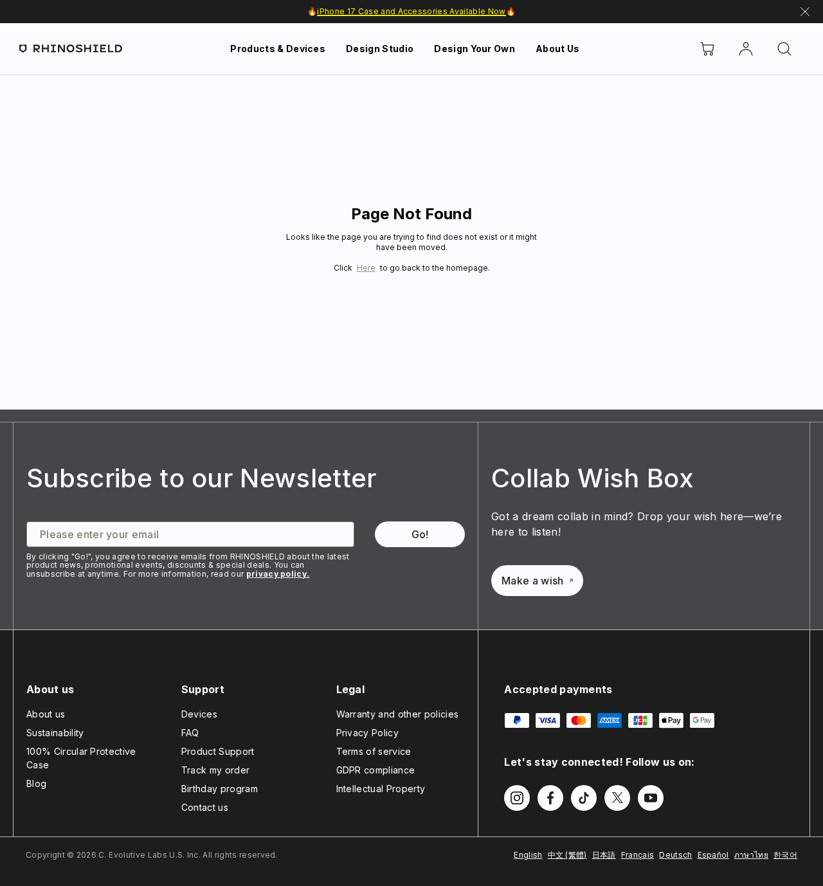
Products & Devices (277, 48)
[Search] (784, 49)
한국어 (785, 855)
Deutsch (675, 855)
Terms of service (374, 751)
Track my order (215, 769)
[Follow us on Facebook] (550, 798)
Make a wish (533, 580)
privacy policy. (278, 574)
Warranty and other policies (397, 714)
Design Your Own (474, 48)
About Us (558, 48)
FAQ (190, 732)
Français (638, 855)
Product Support (218, 751)
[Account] (746, 49)
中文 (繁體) (567, 855)
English (528, 855)
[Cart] (707, 49)
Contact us (204, 807)
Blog (36, 783)
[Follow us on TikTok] (584, 798)
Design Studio (379, 48)
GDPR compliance (375, 769)
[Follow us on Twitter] (617, 798)
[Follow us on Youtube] (651, 798)
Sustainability (55, 732)
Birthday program (219, 788)
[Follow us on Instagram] (517, 798)
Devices (199, 714)
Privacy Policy (367, 732)
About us (46, 714)
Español (713, 855)
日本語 (604, 855)
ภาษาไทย (751, 855)
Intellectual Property (381, 788)
